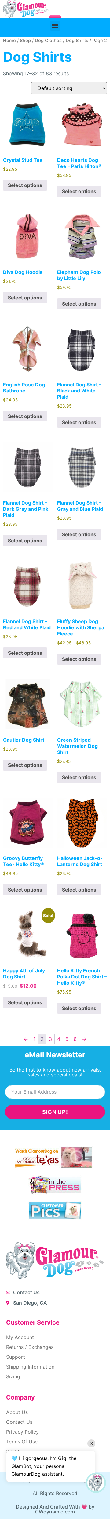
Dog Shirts (77, 40)
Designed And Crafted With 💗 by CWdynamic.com (55, 1509)
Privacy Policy (22, 1432)
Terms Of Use (22, 1442)
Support (15, 1357)
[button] (55, 26)
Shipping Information (30, 1367)
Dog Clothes (48, 40)
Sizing (13, 1376)
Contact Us (19, 1422)
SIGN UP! (55, 1112)
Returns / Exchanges (29, 1347)
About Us (17, 1412)
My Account (20, 1337)
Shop (25, 40)
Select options (25, 185)
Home (9, 40)
